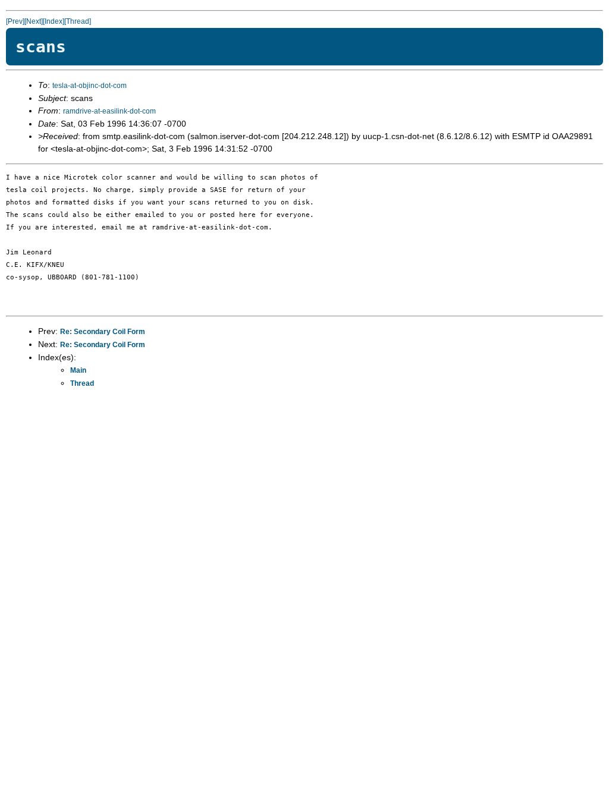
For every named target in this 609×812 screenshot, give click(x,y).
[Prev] (15, 21)
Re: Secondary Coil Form (102, 332)
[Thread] (77, 21)
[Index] (53, 21)
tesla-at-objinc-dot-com (89, 85)
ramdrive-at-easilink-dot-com (109, 111)
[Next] (33, 21)
